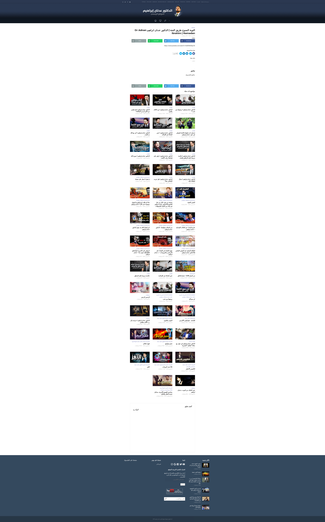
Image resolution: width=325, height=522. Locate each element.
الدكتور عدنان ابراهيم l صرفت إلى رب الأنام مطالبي (140, 321)
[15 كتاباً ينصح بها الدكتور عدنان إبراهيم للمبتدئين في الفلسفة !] (205, 498)
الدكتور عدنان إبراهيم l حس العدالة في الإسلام (164, 134)
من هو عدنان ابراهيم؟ (205, 1)
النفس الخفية (191, 202)
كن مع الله (192, 299)
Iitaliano (149, 1)
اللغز (148, 367)
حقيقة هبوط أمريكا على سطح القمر (195, 506)
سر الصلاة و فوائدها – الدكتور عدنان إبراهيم (164, 228)
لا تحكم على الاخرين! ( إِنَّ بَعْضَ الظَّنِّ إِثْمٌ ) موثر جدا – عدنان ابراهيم (141, 252)
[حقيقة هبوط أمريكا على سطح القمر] (205, 507)
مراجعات (148, 318)
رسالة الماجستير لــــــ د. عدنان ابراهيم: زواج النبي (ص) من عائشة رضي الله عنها (195, 481)
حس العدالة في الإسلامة (165, 276)
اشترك (182, 484)
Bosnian (155, 1)
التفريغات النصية (182, 295)
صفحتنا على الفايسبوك (130, 460)
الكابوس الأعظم (190, 369)
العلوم (163, 318)
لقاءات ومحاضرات (168, 390)
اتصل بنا (198, 1)
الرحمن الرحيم (145, 297)
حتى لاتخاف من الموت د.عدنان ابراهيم (186, 391)
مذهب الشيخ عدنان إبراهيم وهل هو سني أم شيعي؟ (195, 465)
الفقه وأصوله (162, 364)
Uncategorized (191, 295)
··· (169, 20)
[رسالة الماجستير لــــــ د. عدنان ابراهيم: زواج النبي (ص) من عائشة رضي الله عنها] (205, 480)
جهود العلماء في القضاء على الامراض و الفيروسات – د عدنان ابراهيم (163, 252)
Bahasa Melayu (162, 1)
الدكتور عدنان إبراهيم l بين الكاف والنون (163, 110)
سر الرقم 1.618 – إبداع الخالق (186, 276)
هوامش (193, 107)
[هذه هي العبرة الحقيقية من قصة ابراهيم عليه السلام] (205, 490)
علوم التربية (162, 388)
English (177, 1)
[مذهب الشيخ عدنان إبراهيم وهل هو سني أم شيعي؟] (205, 465)
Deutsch (194, 1)
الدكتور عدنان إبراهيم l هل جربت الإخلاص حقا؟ (163, 180)
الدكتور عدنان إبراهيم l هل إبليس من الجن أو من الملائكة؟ (140, 110)
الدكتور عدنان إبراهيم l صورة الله (140, 156)
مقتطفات (193, 27)
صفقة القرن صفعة (196, 472)
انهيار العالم (146, 343)
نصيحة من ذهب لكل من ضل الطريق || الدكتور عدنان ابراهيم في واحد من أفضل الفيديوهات (163, 204)
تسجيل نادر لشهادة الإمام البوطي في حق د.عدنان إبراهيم (185, 134)
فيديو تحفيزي (147, 177)
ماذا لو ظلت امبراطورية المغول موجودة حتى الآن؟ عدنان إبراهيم (140, 203)
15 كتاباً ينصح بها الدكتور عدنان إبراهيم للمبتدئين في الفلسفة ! (195, 498)
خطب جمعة (192, 297)
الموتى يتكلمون (168, 320)
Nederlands (170, 1)
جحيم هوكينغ (168, 343)
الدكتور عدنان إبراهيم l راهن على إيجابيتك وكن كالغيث (163, 157)
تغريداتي (158, 464)
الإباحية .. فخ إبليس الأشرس (187, 320)
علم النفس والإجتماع (191, 366)
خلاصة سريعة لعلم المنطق (142, 276)
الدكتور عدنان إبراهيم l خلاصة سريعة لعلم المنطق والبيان (186, 157)
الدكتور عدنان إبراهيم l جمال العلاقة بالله (187, 180)
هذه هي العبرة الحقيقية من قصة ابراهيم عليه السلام (195, 490)
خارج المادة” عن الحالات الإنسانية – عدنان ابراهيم (185, 228)
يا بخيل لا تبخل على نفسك (142, 179)
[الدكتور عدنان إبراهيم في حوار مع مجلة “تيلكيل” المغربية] (185, 333)
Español (188, 1)
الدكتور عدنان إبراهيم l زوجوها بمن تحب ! (185, 110)
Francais (182, 1)
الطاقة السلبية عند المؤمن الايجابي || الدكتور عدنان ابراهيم (185, 251)
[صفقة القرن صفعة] (205, 473)
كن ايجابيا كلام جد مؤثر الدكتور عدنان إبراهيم (141, 228)
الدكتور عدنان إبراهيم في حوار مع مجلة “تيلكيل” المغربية (185, 344)
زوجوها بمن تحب (167, 299)
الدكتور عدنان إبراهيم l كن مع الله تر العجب (140, 134)
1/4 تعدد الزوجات (167, 367)
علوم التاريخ (134, 341)
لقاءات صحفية (192, 341)
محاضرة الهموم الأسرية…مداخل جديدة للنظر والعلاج (163, 393)
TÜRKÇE (144, 1)
